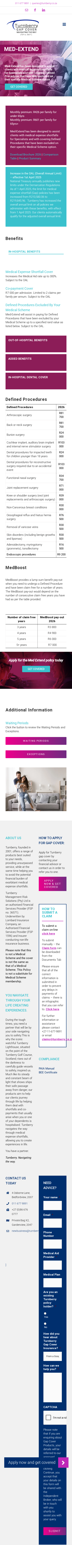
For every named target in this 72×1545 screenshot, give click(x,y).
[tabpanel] (36, 300)
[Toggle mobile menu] (64, 24)
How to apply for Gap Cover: (51, 840)
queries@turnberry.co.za (44, 3)
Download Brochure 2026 (25, 154)
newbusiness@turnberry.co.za (22, 1230)
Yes (46, 1317)
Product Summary (30, 158)
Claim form (49, 948)
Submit (55, 1531)
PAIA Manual (46, 1068)
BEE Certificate (48, 1072)
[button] (63, 1462)
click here (48, 933)
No (45, 1327)
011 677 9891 (20, 1203)
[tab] (36, 255)
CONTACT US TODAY (16, 1180)
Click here (52, 1009)
